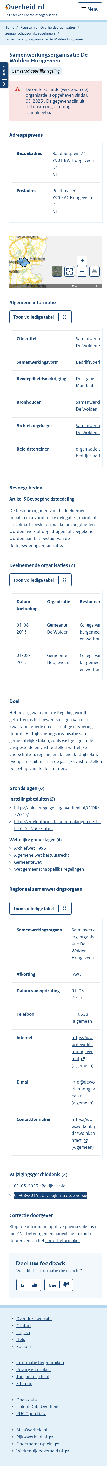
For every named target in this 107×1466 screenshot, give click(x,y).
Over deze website (34, 1318)
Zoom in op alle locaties (70, 271)
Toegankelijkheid (32, 1376)
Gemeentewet (28, 862)
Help (20, 1339)
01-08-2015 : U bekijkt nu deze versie (50, 1195)
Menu (93, 9)
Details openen (4, 75)
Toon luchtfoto (57, 271)
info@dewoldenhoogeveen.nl (83, 1089)
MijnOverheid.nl (31, 1430)
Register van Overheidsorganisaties (48, 27)
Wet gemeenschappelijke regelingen (49, 869)
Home (9, 27)
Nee (52, 1285)
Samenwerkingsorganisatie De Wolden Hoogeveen (83, 944)
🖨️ (94, 271)
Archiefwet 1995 (30, 848)
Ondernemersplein (34, 1444)
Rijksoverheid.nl (31, 1437)
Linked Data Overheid (37, 1407)
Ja (22, 1285)
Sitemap (24, 1383)
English (23, 1332)
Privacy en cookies (33, 1369)
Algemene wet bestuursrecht (41, 855)
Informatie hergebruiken (40, 1362)
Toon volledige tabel (33, 317)
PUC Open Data (31, 1414)
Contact (23, 1325)
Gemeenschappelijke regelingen (30, 33)
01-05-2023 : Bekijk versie (39, 1186)
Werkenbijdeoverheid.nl (39, 1451)
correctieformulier (62, 1240)
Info (96, 286)
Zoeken (23, 1346)
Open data (26, 1400)
